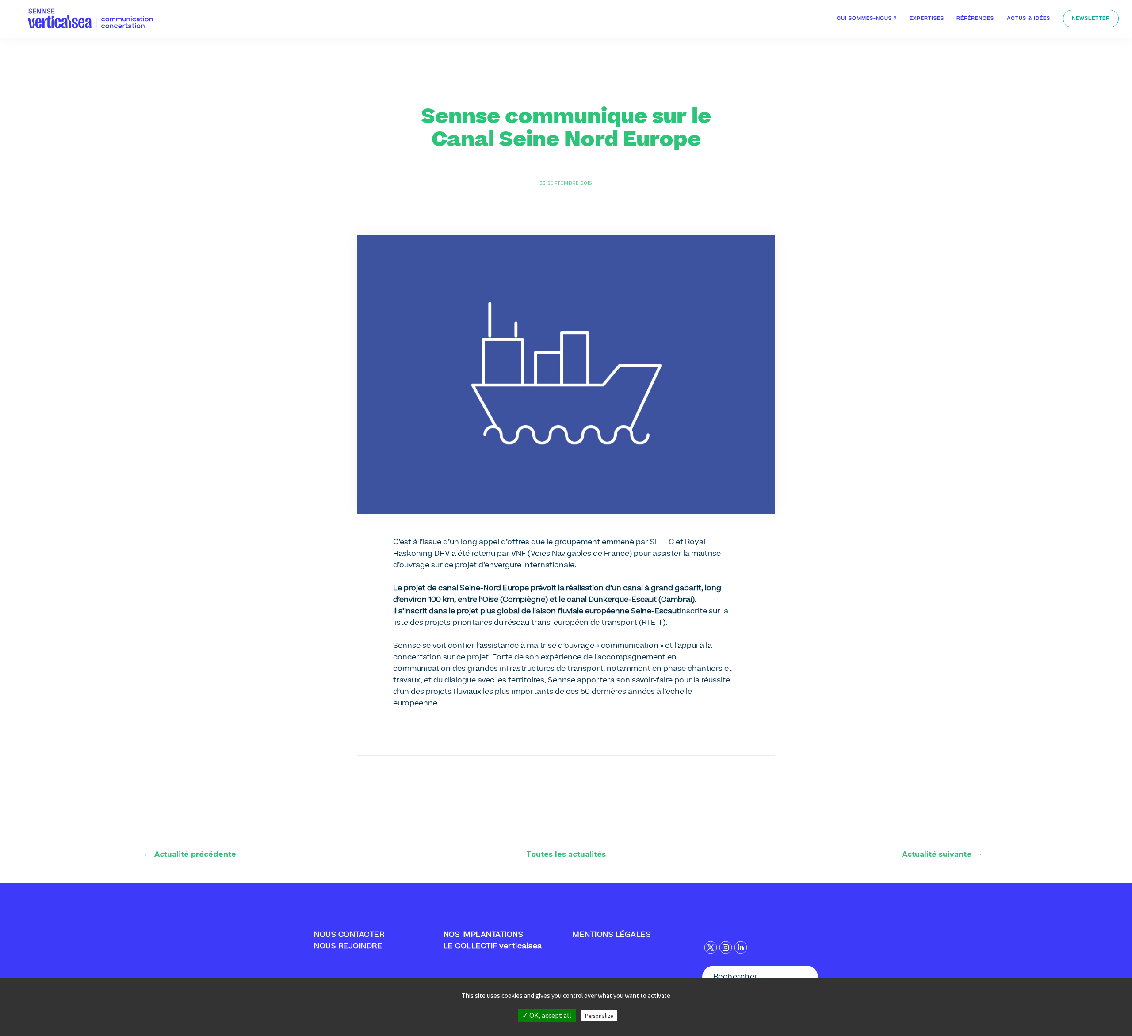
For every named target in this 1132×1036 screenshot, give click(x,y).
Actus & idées (1028, 18)
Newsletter (1091, 18)
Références (975, 18)
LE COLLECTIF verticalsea (493, 946)
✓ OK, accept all (546, 1015)
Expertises (927, 18)
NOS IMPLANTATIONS (484, 935)
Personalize (599, 1016)
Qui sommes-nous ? (867, 18)
